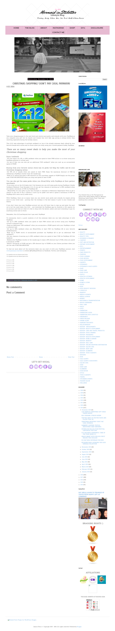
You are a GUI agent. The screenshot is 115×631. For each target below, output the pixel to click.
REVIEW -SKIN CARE (86, 349)
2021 (81, 403)
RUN (81, 357)
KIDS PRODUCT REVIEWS (88, 288)
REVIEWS (83, 355)
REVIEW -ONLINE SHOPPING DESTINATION (93, 345)
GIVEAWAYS (83, 264)
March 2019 (85, 467)
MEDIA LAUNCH (85, 297)
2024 (82, 395)
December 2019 (86, 410)
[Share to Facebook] (12, 86)
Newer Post (10, 357)
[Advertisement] (40, 343)
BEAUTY (82, 232)
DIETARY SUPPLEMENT (87, 244)
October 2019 (86, 449)
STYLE (82, 373)
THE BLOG (29, 28)
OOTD (81, 309)
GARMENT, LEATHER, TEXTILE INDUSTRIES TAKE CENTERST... (91, 426)
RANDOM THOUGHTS (86, 323)
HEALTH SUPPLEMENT (87, 278)
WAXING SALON (85, 381)
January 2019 (86, 472)
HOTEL (82, 284)
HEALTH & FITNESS (86, 276)
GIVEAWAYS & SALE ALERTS (88, 266)
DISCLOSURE (97, 28)
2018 (81, 475)
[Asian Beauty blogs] (93, 564)
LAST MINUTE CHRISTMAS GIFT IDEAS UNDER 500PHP (93, 412)
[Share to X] (10, 86)
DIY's (81, 246)
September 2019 (87, 452)
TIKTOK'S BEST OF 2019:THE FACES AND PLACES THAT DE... (93, 418)
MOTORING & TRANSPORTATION (90, 301)
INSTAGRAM (58, 28)
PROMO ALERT (84, 321)
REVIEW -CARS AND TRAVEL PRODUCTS (92, 331)
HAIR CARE (83, 270)
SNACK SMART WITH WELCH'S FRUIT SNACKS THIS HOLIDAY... (93, 437)
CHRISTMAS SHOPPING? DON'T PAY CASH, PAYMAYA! (92, 422)
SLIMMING (83, 369)
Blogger (79, 627)
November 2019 (87, 447)
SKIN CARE (83, 367)
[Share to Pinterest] (13, 86)
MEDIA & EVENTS (85, 295)
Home (41, 357)
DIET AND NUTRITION (87, 242)
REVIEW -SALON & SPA (87, 347)
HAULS (82, 274)
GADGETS (83, 262)
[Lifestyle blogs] (93, 544)
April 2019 (85, 464)
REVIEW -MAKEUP (85, 341)
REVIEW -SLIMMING (86, 351)
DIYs (83, 28)
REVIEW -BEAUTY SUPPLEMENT (90, 329)
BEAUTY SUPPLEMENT (87, 234)
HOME (16, 28)
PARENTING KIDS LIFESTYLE (89, 315)
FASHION (83, 254)
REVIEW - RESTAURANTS (88, 327)
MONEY (82, 298)
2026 (82, 390)
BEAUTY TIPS (84, 236)
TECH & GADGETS (85, 375)
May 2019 (85, 462)
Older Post (71, 357)
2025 (82, 393)
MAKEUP (83, 293)
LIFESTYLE (83, 290)
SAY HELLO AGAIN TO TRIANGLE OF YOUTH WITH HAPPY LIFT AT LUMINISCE (91, 495)
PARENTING (83, 311)
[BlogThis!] (9, 86)
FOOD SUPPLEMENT (86, 260)
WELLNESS (83, 383)
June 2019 (85, 459)
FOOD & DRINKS (85, 256)
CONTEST (83, 240)
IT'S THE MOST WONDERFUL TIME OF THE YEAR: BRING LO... (93, 433)
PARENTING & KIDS (86, 313)
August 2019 (85, 454)
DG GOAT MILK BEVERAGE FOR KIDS (92, 440)
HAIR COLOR (84, 272)
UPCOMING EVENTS (86, 379)
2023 (82, 398)
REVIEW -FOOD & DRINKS (88, 333)
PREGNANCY (84, 317)
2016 (81, 480)
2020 (82, 405)
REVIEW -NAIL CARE (86, 343)
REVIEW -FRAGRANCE (86, 335)
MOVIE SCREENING (86, 303)
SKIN (81, 365)
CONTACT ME (58, 32)
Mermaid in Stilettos (92, 191)
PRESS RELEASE (85, 319)
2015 (81, 482)
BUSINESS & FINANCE (87, 238)
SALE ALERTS (84, 359)
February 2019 (86, 469)
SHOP (72, 28)
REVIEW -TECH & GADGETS (88, 353)
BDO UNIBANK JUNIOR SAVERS (91, 416)
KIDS (81, 287)
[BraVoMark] (93, 593)
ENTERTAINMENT (85, 248)
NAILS (82, 307)
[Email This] (7, 86)
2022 (82, 400)
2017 (81, 477)
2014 (81, 485)
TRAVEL (82, 377)
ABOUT (43, 28)
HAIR (81, 268)
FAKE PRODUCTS (85, 252)
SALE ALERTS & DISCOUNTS (88, 361)
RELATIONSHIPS (85, 325)
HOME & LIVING (85, 282)
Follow (81, 225)
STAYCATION (84, 371)
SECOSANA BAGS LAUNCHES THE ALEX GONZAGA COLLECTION (93, 443)
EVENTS (82, 250)
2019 (81, 408)
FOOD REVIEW (84, 258)
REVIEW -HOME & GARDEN (88, 339)
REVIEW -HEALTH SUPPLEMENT (90, 337)
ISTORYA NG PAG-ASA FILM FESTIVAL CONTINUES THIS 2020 (93, 429)
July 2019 (85, 457)
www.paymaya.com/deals (14, 251)
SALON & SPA (84, 363)
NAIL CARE (83, 305)
